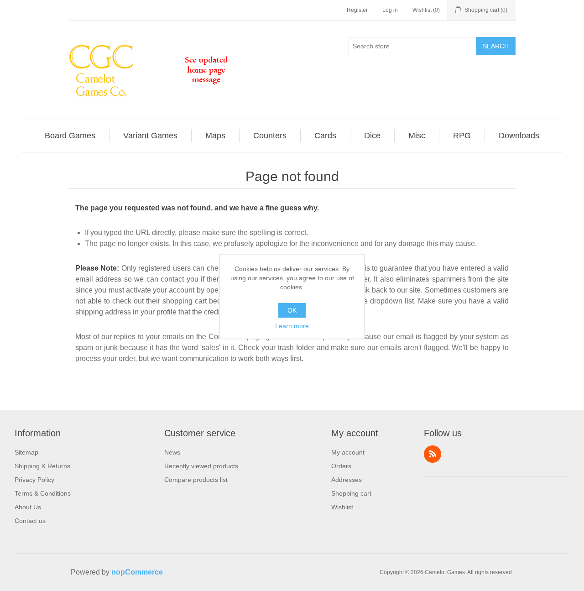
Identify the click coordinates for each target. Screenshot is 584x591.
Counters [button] (270, 135)
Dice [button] (372, 135)
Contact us (30, 520)
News (172, 452)
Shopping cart (351, 493)
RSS (432, 454)
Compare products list (196, 479)
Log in (390, 10)
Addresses (346, 479)
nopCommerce (137, 572)
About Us (28, 507)
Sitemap (26, 452)
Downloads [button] (519, 135)
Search (496, 46)
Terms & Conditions (43, 493)
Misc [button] (416, 135)
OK (292, 310)
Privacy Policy (34, 479)
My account (348, 452)
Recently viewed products (201, 466)
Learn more (292, 325)
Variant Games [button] (150, 135)
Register (357, 10)
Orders (341, 466)
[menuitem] (70, 135)
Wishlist (342, 507)
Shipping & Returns (42, 466)
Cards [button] (325, 135)
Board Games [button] (70, 135)
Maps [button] (215, 135)
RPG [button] (462, 135)
